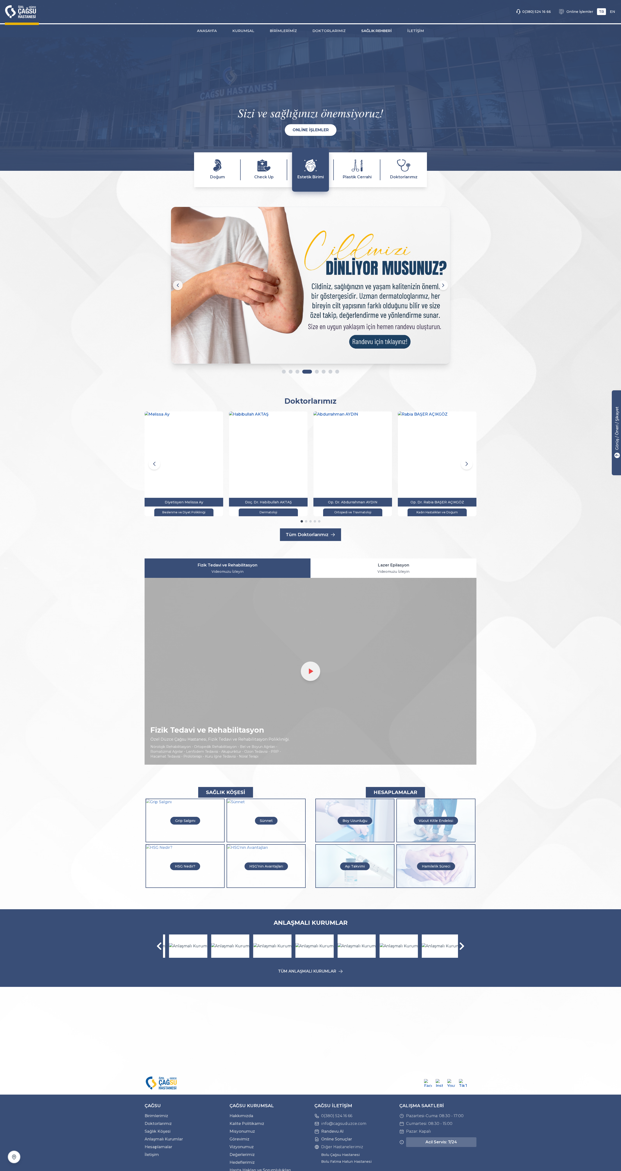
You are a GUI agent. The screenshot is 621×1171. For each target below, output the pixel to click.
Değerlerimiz (242, 1154)
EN (612, 11)
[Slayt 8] (337, 372)
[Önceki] (159, 946)
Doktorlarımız (158, 1123)
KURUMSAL (243, 31)
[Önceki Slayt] (178, 285)
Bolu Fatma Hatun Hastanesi (346, 1161)
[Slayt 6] (324, 372)
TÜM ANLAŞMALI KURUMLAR (307, 971)
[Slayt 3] (297, 372)
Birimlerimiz (156, 1116)
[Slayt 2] (291, 372)
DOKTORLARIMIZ (329, 31)
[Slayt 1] (284, 372)
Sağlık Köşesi (158, 1131)
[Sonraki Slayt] (443, 285)
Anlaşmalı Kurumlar (164, 1139)
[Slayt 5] (317, 372)
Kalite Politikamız (246, 1123)
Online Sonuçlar (336, 1139)
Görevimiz (239, 1139)
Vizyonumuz (241, 1147)
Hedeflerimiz (242, 1162)
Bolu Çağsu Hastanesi (340, 1155)
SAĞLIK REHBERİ (376, 31)
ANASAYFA (207, 31)
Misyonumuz (242, 1131)
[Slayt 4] (307, 372)
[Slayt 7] (330, 372)
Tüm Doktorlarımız (307, 534)
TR (601, 11)
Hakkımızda (241, 1116)
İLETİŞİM (415, 31)
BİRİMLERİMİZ (283, 31)
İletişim (152, 1154)
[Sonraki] (462, 946)
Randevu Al (332, 1131)
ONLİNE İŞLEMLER (311, 130)
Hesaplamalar (158, 1147)
